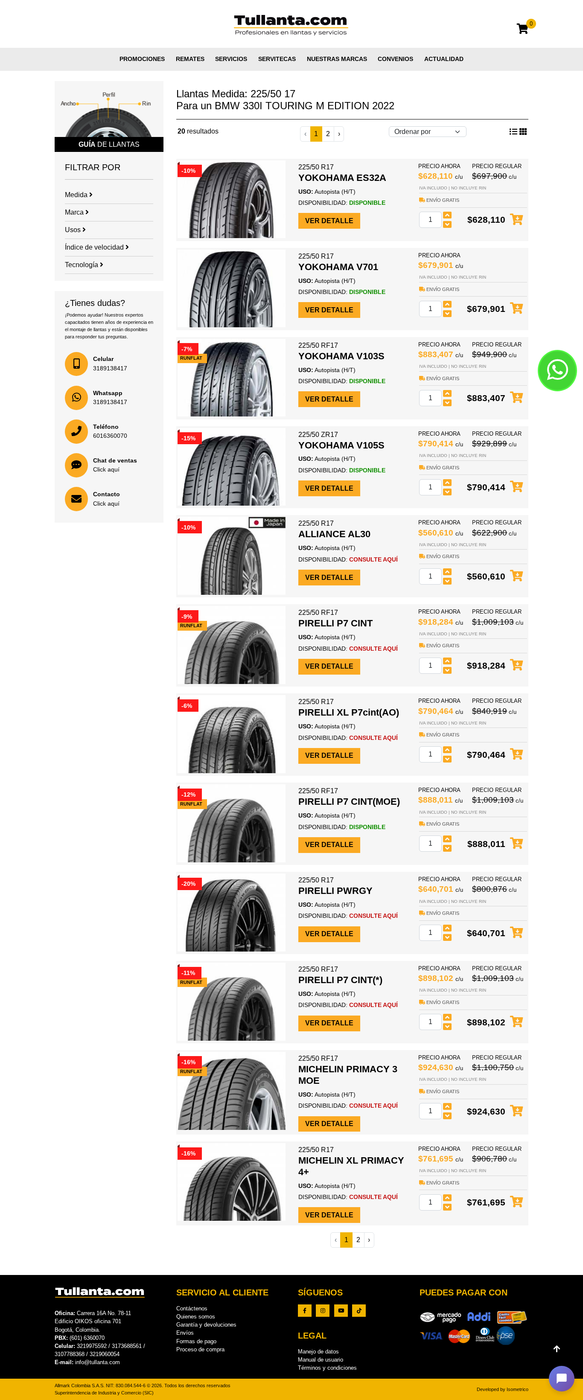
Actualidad (443, 58)
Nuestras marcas (337, 58)
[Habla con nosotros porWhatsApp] (557, 370)
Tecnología (82, 264)
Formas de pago (196, 1341)
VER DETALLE (329, 220)
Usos (73, 229)
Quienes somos (195, 1316)
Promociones (142, 58)
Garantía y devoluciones (206, 1324)
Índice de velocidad (95, 247)
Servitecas (277, 58)
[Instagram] (322, 1310)
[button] (561, 1378)
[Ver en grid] (513, 131)
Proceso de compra (200, 1349)
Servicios (231, 58)
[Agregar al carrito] (516, 220)
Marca (75, 212)
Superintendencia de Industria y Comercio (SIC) (104, 1392)
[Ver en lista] (523, 131)
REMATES (190, 58)
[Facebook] (305, 1310)
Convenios (395, 58)
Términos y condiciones (327, 1368)
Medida (77, 194)
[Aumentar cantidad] (447, 215)
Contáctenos (191, 1308)
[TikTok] (359, 1310)
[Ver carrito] (522, 30)
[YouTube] (341, 1310)
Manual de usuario (320, 1359)
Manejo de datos (318, 1351)
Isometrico (517, 1389)
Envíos (185, 1333)
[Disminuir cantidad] (447, 224)
